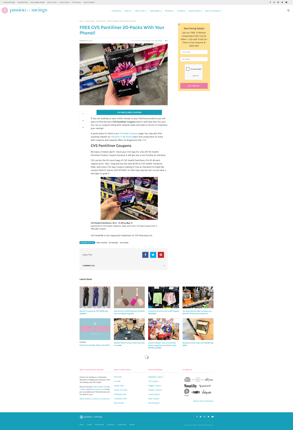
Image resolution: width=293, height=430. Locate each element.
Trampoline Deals (120, 399)
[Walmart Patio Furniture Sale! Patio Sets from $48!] (129, 329)
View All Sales (119, 403)
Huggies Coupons (154, 385)
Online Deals (97, 387)
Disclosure (110, 425)
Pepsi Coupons (153, 399)
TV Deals (117, 381)
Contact (89, 425)
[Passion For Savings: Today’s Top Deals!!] (95, 329)
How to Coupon (52, 2)
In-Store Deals (89, 21)
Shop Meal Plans (23, 2)
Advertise (106, 399)
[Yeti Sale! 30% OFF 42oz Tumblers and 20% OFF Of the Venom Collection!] (198, 297)
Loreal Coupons (154, 394)
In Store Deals (100, 21)
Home (81, 21)
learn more (158, 41)
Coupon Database (89, 2)
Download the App (9, 2)
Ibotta (129, 136)
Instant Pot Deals (120, 390)
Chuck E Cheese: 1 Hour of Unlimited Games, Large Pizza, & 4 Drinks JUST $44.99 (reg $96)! (162, 345)
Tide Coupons (153, 381)
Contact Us (96, 399)
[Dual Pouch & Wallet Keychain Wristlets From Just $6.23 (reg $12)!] (129, 297)
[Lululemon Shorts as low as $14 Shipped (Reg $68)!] (163, 297)
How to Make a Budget (38, 2)
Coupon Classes (64, 2)
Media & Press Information (203, 401)
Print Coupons (76, 2)
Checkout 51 (117, 136)
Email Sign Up (99, 425)
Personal (83, 342)
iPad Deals (118, 377)
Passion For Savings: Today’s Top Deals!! (95, 345)
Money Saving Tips (97, 389)
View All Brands (154, 403)
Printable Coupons (129, 133)
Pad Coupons (124, 243)
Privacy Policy (121, 425)
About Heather (85, 399)
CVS (144, 140)
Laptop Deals (119, 385)
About (82, 425)
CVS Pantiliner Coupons (129, 112)
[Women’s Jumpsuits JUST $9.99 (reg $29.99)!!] (95, 297)
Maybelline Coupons (155, 377)
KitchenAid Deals (120, 394)
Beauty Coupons (102, 243)
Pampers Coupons (155, 390)
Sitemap (132, 425)
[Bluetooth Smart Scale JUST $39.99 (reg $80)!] (198, 329)
